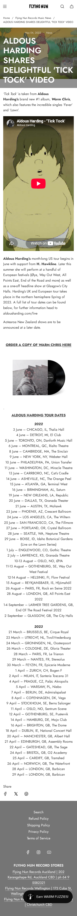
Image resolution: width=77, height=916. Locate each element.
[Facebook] (28, 852)
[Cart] (71, 6)
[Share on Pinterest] (26, 794)
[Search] (62, 6)
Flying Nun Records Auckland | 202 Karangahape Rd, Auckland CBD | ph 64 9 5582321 (38, 877)
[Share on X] (16, 794)
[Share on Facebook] (5, 794)
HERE (66, 344)
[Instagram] (38, 852)
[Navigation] (4, 6)
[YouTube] (49, 852)
